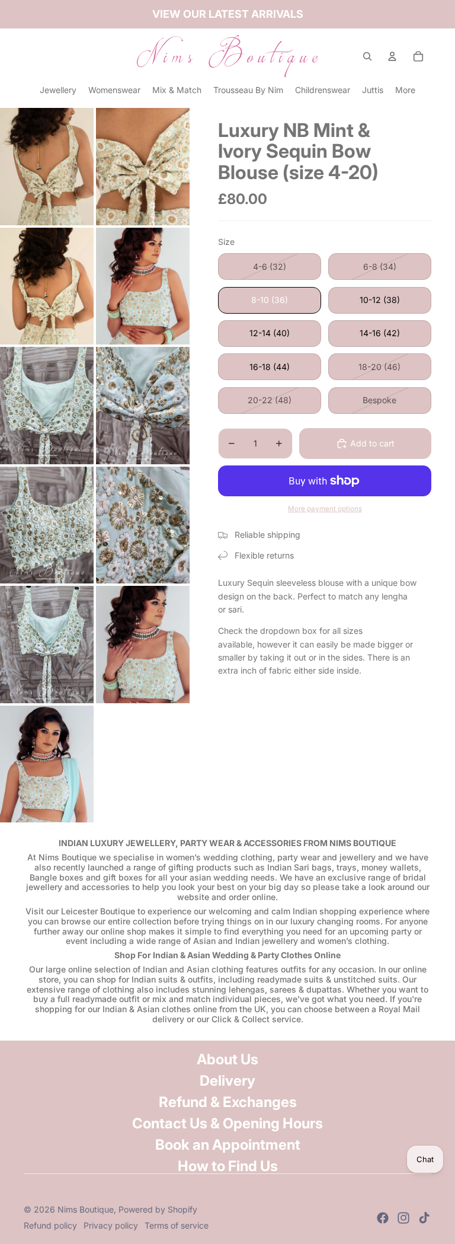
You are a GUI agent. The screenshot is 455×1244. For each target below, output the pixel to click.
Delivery (227, 1080)
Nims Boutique (85, 1209)
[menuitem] (405, 90)
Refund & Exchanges (228, 1102)
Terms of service (177, 1225)
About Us (227, 1059)
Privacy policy (111, 1225)
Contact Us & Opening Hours (227, 1123)
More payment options (325, 509)
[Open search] (367, 56)
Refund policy (50, 1225)
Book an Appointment (227, 1144)
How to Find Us (228, 1166)
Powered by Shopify (157, 1209)
